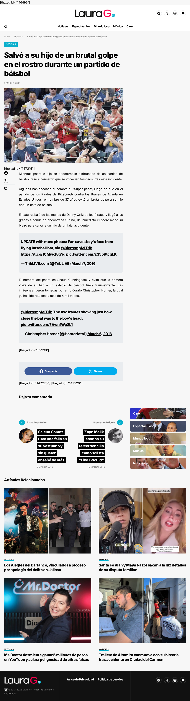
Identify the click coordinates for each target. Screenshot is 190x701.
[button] (5, 26)
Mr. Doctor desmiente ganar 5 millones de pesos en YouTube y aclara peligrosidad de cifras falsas (46, 657)
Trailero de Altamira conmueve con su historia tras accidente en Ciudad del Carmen (139, 657)
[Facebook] (159, 13)
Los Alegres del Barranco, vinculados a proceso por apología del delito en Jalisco (45, 567)
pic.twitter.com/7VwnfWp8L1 (47, 324)
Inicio (7, 36)
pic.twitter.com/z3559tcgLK (91, 254)
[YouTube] (183, 13)
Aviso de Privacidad (80, 679)
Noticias (18, 36)
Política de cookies (110, 679)
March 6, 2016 (99, 334)
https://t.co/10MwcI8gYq (43, 254)
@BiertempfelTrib (76, 248)
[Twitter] (167, 13)
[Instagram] (175, 13)
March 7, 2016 (83, 263)
